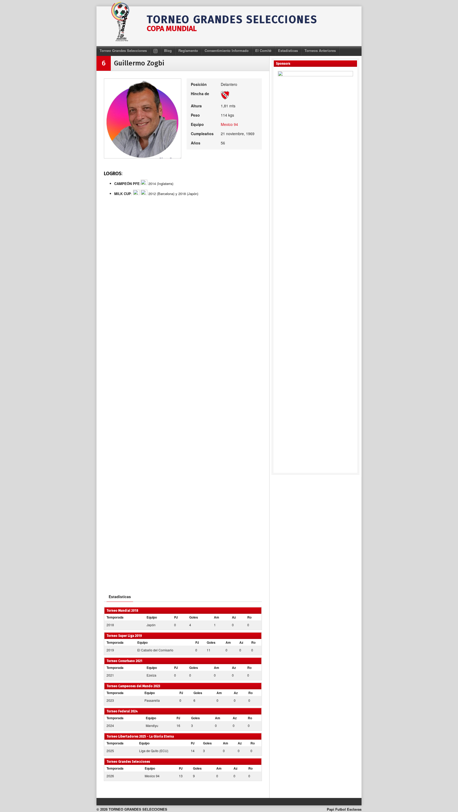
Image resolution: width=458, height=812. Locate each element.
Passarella (152, 700)
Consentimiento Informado (227, 50)
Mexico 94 (229, 124)
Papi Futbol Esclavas (344, 809)
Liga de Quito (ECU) (153, 750)
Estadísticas (288, 50)
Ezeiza (151, 675)
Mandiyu (152, 725)
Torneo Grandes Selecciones (123, 50)
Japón (151, 625)
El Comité (263, 50)
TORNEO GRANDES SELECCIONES (232, 19)
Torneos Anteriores (320, 50)
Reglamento (188, 50)
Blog (168, 50)
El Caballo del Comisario (155, 650)
